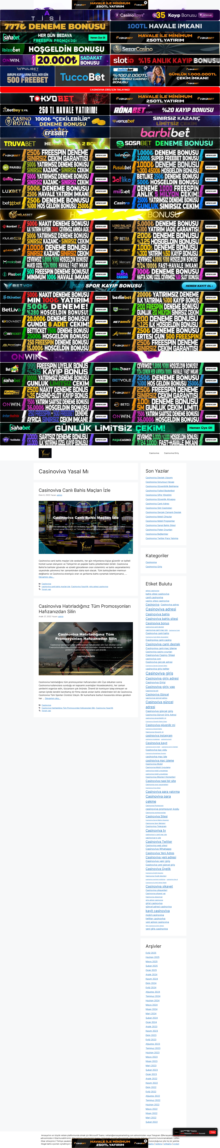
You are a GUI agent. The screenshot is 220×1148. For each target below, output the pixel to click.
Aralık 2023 (151, 1026)
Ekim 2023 (151, 1035)
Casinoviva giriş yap (160, 687)
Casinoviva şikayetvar (154, 897)
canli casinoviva (154, 597)
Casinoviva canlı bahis (157, 633)
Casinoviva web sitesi (156, 845)
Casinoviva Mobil (154, 764)
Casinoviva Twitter (159, 841)
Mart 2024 (151, 1013)
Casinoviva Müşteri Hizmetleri (160, 777)
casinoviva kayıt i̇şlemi (153, 747)
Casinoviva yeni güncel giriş (160, 864)
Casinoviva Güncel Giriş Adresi (161, 714)
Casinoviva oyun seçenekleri (157, 784)
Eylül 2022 (151, 1091)
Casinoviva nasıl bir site (161, 780)
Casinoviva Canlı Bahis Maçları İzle (74, 490)
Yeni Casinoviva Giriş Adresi (155, 926)
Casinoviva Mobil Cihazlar (159, 516)
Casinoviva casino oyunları (159, 651)
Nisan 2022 (151, 1113)
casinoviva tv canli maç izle (156, 834)
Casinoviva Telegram (156, 826)
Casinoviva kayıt (156, 743)
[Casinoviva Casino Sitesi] (45, 453)
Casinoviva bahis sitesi (162, 618)
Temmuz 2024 (153, 996)
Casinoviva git (152, 691)
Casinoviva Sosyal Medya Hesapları (157, 820)
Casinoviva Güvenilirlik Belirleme (162, 486)
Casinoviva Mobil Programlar (160, 521)
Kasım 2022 (152, 1083)
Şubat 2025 (152, 966)
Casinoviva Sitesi (157, 816)
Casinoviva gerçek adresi (159, 662)
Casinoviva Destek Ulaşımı (159, 477)
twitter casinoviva (155, 918)
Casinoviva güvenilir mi (160, 725)
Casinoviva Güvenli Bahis (154, 729)
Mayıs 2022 (151, 1109)
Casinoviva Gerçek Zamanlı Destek (163, 512)
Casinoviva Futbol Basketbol (160, 490)
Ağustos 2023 (153, 1044)
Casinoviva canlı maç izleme (161, 648)
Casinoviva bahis (158, 614)
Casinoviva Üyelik (158, 869)
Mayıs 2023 (152, 1057)
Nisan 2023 (151, 1061)
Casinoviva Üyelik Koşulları (154, 873)
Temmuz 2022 (153, 1100)
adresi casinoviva (152, 591)
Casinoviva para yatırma (163, 791)
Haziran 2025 (152, 957)
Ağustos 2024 (153, 992)
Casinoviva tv (156, 830)
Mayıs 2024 (152, 1005)
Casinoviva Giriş (171, 453)
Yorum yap (46, 589)
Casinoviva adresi (161, 609)
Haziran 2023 (153, 1052)
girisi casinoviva (154, 903)
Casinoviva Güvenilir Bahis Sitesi (156, 721)
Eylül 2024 (151, 987)
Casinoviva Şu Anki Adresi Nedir (156, 882)
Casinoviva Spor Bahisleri (155, 823)
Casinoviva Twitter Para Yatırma (162, 538)
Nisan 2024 (151, 1009)
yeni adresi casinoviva (157, 922)
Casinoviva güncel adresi (159, 704)
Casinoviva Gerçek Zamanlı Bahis (156, 666)
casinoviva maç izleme (160, 760)
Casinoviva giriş (159, 673)
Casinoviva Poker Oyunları (159, 529)
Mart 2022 (151, 1117)
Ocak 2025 (151, 970)
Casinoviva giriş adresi (162, 678)
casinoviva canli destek (155, 627)
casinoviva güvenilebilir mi (156, 718)
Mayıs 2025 (151, 961)
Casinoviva (154, 453)
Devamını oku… (46, 577)
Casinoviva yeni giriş (158, 861)
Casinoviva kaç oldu (156, 750)
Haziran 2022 (152, 1104)
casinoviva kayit (166, 739)
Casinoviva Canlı (174, 630)
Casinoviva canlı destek (163, 644)
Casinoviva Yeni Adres (160, 853)
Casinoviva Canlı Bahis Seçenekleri (157, 637)
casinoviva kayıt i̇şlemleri (170, 747)
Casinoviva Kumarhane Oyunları (156, 753)
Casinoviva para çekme (158, 798)
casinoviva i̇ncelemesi (153, 739)
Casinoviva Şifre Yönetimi (158, 495)
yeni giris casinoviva (157, 928)
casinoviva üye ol (172, 879)
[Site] (55, 155)
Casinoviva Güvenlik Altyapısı (160, 499)
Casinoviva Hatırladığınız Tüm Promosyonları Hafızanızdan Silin (68, 708)
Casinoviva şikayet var (156, 893)
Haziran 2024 (153, 1000)
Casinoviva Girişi (156, 682)
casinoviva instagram (159, 735)
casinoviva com (153, 658)
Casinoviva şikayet (159, 886)
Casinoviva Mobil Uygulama (158, 767)
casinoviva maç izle (156, 756)
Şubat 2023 (152, 1070)
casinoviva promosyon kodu (162, 809)
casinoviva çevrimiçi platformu (155, 879)
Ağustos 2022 (153, 1096)
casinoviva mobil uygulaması (157, 771)
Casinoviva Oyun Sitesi (153, 788)
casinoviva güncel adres (156, 698)
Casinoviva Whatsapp (158, 848)
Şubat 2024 (152, 1018)
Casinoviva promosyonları (156, 813)
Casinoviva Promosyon (154, 806)
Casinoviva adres (170, 604)
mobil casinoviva (155, 915)
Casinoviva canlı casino (158, 640)
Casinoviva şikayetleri (156, 890)
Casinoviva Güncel (157, 694)
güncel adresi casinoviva (159, 906)
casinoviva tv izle (153, 838)
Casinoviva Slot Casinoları (159, 508)
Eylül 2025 (151, 953)
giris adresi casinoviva (98, 586)
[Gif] (110, 214)
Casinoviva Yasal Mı (79, 586)
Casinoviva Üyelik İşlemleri (156, 876)
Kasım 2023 (152, 1031)
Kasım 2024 (152, 979)
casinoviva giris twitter (157, 668)
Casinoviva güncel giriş (159, 711)
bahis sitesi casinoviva (157, 594)
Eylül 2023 (151, 1039)
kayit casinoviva (158, 911)
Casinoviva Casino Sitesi (160, 655)
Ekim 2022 (151, 1087)
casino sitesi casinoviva (157, 601)
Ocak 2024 (151, 1022)
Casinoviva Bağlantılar (157, 534)
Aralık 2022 (151, 1078)
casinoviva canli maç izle (157, 630)
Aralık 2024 (151, 974)
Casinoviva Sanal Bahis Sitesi (161, 525)
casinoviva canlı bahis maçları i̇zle (56, 586)
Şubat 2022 (152, 1122)
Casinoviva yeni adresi (161, 857)
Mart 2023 (151, 1065)
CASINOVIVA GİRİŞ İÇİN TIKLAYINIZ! (110, 89)
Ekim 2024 (151, 983)
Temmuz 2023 (153, 1048)
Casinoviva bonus (157, 623)
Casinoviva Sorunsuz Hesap (160, 482)
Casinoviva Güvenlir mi (154, 732)
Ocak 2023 (151, 1074)
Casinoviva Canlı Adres (157, 503)
